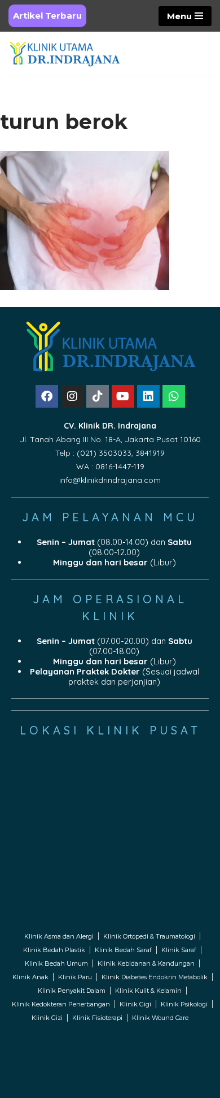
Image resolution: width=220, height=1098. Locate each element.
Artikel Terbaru (47, 15)
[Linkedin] (148, 396)
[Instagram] (72, 396)
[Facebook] (47, 396)
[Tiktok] (97, 396)
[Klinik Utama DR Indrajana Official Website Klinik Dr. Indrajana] (64, 54)
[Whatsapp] (173, 396)
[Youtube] (123, 396)
